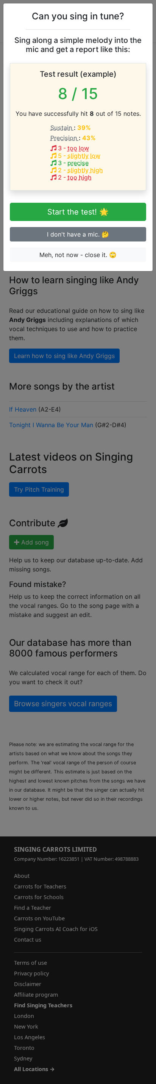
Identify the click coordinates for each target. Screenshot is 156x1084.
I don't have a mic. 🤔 (78, 234)
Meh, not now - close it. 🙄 (78, 255)
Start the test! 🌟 (78, 211)
